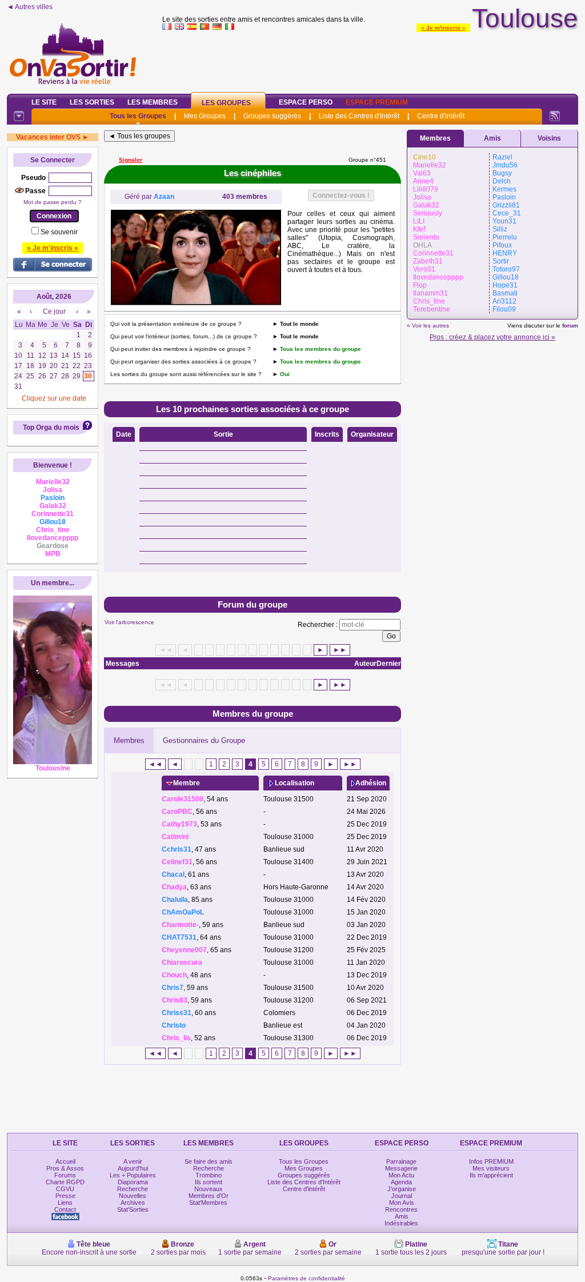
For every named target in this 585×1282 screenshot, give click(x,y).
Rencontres (401, 1209)
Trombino (208, 1175)
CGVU (65, 1188)
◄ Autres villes (30, 7)
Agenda (401, 1182)
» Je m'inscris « (443, 28)
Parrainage (401, 1161)
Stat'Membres (208, 1202)
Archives (133, 1202)
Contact (65, 1209)
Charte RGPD (65, 1182)
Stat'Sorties (133, 1209)
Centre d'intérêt (440, 116)
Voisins (549, 138)
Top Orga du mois (51, 428)
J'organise (401, 1188)
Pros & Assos (65, 1168)
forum (570, 325)
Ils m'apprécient (491, 1175)
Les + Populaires (133, 1175)
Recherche (132, 1188)
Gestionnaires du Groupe (204, 740)
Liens (65, 1202)
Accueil (65, 1161)
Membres (129, 740)
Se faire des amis (209, 1161)
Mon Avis (401, 1202)
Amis (492, 138)
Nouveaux (208, 1188)
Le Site (44, 102)
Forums (65, 1175)
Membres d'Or (209, 1195)
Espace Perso (305, 102)
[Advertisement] (370, 59)
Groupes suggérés (272, 116)
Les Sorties (92, 102)
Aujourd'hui (133, 1168)
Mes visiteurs (491, 1168)
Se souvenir (59, 232)
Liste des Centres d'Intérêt (359, 116)
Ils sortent (208, 1182)
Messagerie (401, 1168)
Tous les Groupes (138, 116)
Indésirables (401, 1223)
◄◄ (155, 764)
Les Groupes (226, 103)
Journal (401, 1195)
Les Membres (152, 102)
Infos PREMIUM (491, 1161)
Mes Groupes (205, 116)
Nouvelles (132, 1195)
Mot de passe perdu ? (52, 202)
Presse (65, 1195)
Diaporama (133, 1182)
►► (340, 650)
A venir (132, 1161)
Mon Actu (401, 1175)
